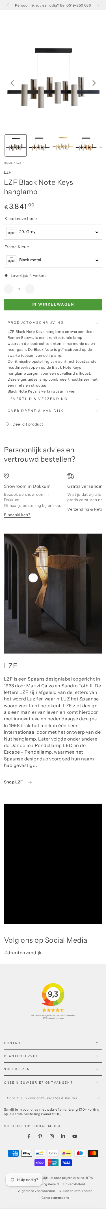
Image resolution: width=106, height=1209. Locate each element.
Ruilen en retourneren (75, 1191)
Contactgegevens (55, 1198)
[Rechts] (98, 5)
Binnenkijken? (17, 515)
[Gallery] (53, 96)
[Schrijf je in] (99, 1098)
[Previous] (12, 83)
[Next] (94, 83)
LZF (19, 162)
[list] (53, 498)
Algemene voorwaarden (36, 1191)
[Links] (8, 5)
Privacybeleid (74, 1184)
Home (8, 162)
